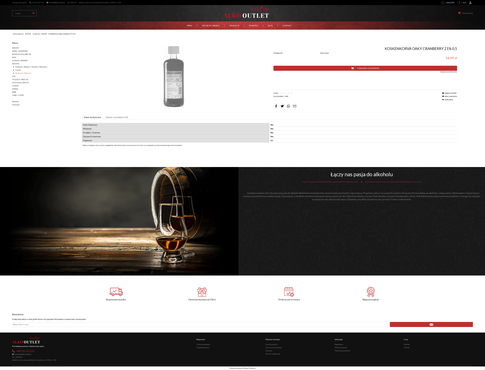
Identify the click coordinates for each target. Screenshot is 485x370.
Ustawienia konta (202, 348)
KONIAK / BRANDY (20, 60)
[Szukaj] (33, 13)
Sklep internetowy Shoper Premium (242, 368)
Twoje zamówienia (203, 344)
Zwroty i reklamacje (272, 354)
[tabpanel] (269, 132)
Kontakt (407, 344)
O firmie (407, 348)
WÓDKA (15, 64)
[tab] (92, 117)
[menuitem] (189, 25)
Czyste (18, 70)
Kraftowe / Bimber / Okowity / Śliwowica (31, 67)
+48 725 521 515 (38, 2)
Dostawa (268, 351)
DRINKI (15, 89)
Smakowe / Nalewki (22, 73)
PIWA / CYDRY (18, 95)
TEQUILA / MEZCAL (20, 79)
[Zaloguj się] (470, 2)
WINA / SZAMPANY (20, 51)
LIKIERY (15, 86)
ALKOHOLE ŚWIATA (20, 82)
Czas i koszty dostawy (273, 348)
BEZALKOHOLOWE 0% (21, 54)
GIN (13, 76)
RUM (14, 57)
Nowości (15, 101)
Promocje (16, 105)
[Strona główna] (246, 12)
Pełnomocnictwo (341, 348)
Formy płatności (271, 344)
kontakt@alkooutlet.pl (57, 2)
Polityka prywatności (342, 351)
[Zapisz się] (431, 324)
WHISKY (15, 48)
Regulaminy (339, 344)
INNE (14, 92)
